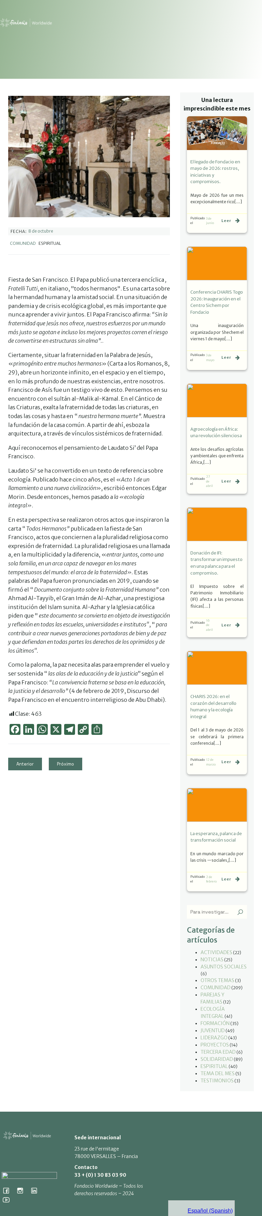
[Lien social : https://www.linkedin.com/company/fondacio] (37, 1190)
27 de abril (209, 481)
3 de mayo (210, 357)
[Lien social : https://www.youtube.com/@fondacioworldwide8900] (9, 1199)
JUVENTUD (213, 1030)
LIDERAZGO (214, 1038)
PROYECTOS (215, 1045)
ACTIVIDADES (216, 952)
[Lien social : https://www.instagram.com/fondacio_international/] (23, 1190)
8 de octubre (40, 231)
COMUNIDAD (23, 243)
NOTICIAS (212, 960)
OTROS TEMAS (217, 980)
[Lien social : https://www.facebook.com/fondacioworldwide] (9, 1190)
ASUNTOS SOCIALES (224, 967)
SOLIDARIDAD (217, 1059)
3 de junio (210, 221)
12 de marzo (211, 762)
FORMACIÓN (215, 1023)
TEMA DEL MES (218, 1073)
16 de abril (209, 625)
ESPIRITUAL (214, 1066)
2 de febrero (211, 879)
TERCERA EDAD (218, 1052)
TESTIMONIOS (217, 1081)
